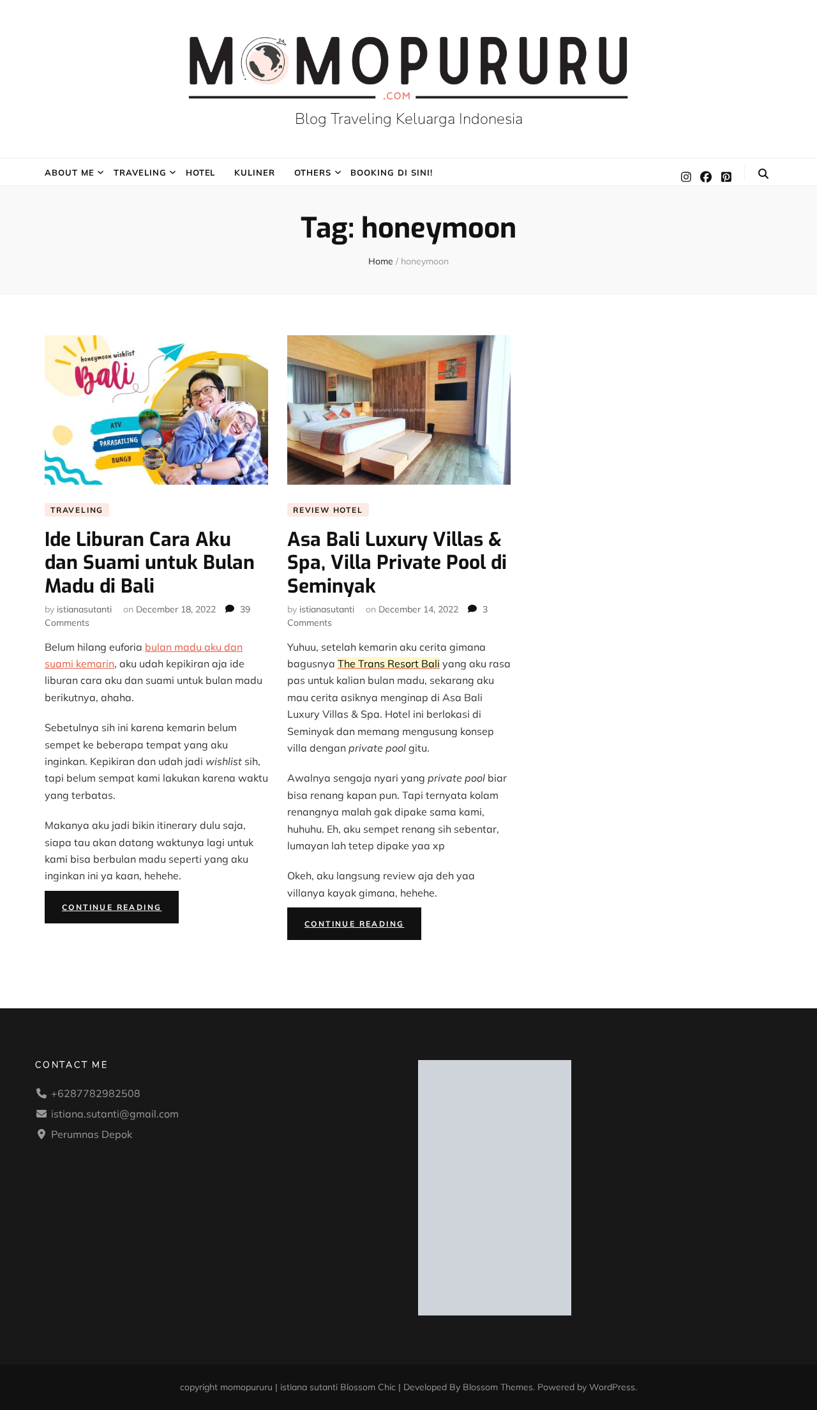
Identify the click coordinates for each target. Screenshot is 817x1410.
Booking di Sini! (391, 172)
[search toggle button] (763, 174)
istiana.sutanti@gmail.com (115, 1113)
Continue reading (120, 909)
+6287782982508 (95, 1093)
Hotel (201, 172)
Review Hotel (328, 510)
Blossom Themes (498, 1387)
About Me (69, 172)
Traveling (140, 172)
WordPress (612, 1387)
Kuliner (254, 172)
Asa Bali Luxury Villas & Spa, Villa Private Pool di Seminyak (397, 563)
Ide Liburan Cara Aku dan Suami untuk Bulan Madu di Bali (150, 563)
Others (312, 172)
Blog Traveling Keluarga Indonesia (409, 119)
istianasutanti (84, 609)
